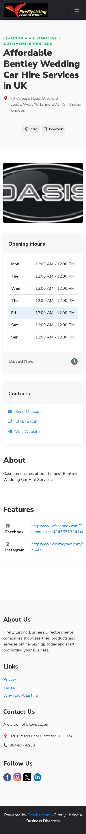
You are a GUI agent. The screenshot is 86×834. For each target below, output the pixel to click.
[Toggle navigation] (76, 10)
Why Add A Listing (20, 695)
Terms (9, 687)
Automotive (43, 38)
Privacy (9, 679)
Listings (13, 38)
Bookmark (55, 129)
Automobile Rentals (27, 43)
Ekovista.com (38, 815)
